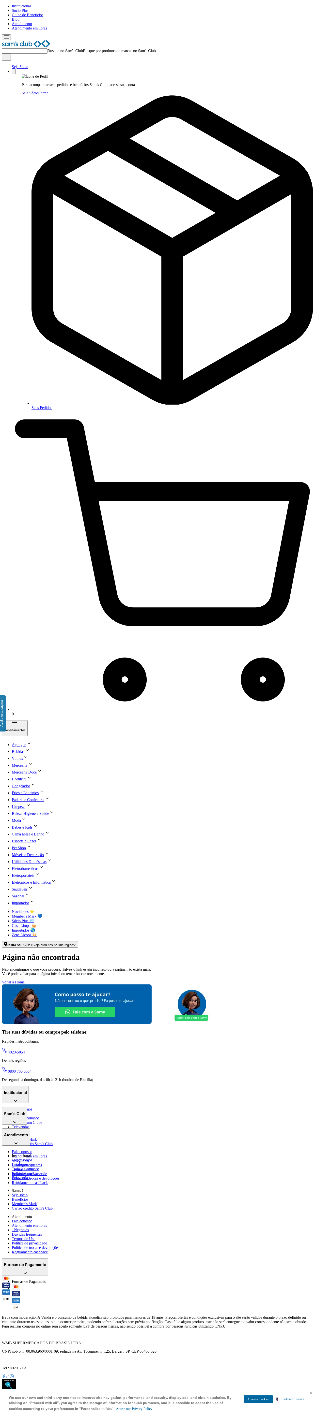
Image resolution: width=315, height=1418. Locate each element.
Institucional (21, 6)
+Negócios (20, 1230)
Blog (15, 19)
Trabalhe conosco (25, 1169)
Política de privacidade (29, 1243)
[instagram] (12, 1377)
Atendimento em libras (29, 28)
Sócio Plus (20, 10)
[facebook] (4, 1377)
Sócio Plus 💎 (23, 921)
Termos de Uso (23, 1239)
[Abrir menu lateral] (6, 37)
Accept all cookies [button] (258, 1399)
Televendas (20, 1127)
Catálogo (19, 1164)
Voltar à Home (13, 982)
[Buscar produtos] (6, 57)
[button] (290, 1399)
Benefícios (20, 1199)
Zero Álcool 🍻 (24, 935)
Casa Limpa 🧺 (24, 925)
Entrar (43, 93)
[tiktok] (8, 1377)
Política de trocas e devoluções (35, 1178)
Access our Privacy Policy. (134, 1409)
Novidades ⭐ (23, 911)
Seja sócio (20, 1195)
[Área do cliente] (14, 71)
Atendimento (22, 24)
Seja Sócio (20, 67)
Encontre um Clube (27, 1173)
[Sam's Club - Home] (26, 46)
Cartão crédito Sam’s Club (32, 1144)
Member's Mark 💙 (27, 916)
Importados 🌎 (23, 930)
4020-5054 (16, 1052)
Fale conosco (22, 1152)
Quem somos (22, 1160)
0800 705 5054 (20, 1071)
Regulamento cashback (30, 1183)
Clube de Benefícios (27, 15)
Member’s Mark (24, 1204)
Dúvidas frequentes (27, 1165)
